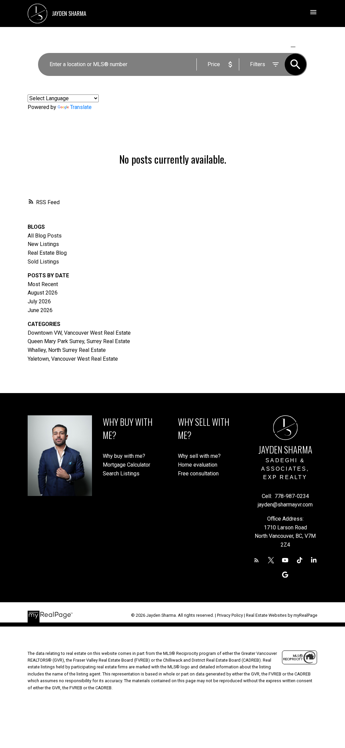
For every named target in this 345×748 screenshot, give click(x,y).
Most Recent (43, 284)
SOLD (302, 47)
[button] (256, 560)
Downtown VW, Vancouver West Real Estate (79, 333)
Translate (81, 107)
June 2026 (40, 310)
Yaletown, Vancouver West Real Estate (73, 359)
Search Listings (121, 473)
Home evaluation (197, 465)
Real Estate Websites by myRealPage (281, 615)
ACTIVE (277, 47)
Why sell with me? (199, 456)
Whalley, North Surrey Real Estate (67, 350)
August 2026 (43, 292)
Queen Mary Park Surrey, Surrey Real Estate (79, 341)
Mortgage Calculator (126, 465)
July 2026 (39, 301)
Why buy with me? (124, 456)
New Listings (43, 244)
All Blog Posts (45, 235)
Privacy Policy (230, 615)
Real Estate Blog (47, 253)
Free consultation (198, 473)
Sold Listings (43, 261)
